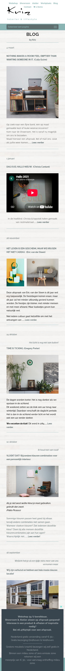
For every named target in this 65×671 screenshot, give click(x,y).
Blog (55, 3)
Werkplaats (46, 3)
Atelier (35, 3)
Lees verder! (34, 536)
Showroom (25, 3)
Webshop (13, 3)
